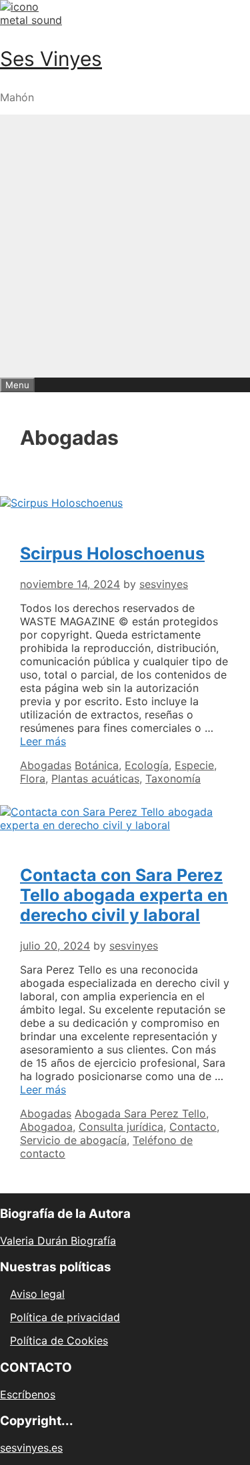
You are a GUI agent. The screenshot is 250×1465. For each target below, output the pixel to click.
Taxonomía (173, 778)
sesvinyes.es (31, 1447)
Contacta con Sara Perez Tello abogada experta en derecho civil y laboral (124, 895)
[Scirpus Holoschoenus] (61, 502)
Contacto (193, 1126)
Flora (32, 778)
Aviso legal (37, 1294)
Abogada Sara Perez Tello (140, 1113)
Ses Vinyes (51, 59)
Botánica (97, 765)
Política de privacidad (65, 1317)
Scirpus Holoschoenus (112, 553)
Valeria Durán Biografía (58, 1240)
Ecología (147, 765)
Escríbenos (27, 1394)
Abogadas (45, 765)
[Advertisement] (125, 246)
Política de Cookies (59, 1340)
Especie (194, 765)
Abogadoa (46, 1126)
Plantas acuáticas (95, 778)
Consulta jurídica (121, 1126)
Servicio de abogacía (73, 1140)
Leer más (43, 741)
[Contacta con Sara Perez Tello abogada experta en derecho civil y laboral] (125, 825)
